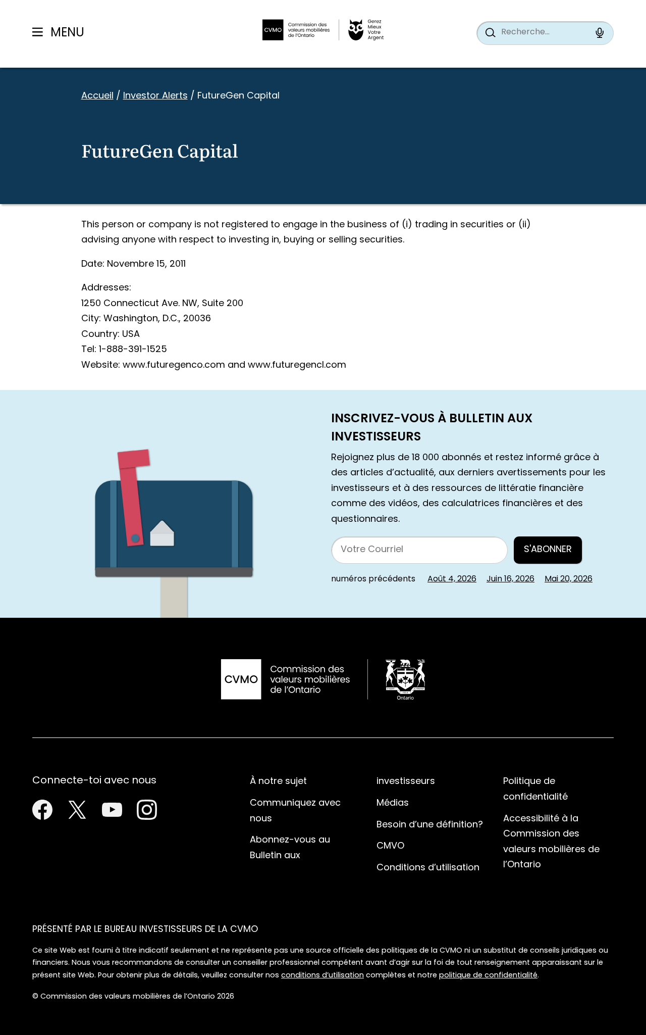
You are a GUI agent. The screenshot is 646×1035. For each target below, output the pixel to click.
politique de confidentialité (488, 975)
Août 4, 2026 (451, 579)
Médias (392, 803)
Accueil (97, 96)
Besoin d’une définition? (429, 825)
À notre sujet (278, 781)
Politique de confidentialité (535, 789)
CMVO (390, 846)
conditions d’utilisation (322, 975)
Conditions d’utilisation (427, 868)
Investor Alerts (155, 96)
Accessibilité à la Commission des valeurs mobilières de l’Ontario (551, 842)
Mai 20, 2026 (569, 579)
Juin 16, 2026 (510, 579)
